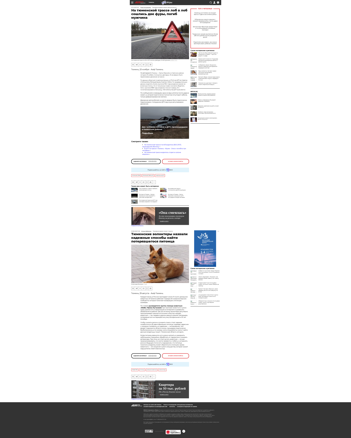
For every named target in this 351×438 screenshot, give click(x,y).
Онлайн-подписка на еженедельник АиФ (155, 406)
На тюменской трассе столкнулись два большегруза (177, 189)
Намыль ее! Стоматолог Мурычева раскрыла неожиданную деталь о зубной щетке (208, 60)
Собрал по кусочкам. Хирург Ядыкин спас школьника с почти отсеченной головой (209, 272)
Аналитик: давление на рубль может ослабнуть (208, 106)
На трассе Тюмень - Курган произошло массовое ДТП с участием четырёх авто (147, 196)
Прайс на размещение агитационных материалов (178, 404)
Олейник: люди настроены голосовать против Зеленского (207, 112)
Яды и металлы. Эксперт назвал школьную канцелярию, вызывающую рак (207, 72)
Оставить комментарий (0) (175, 161)
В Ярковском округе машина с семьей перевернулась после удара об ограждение (205, 21)
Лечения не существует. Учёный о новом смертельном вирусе (207, 83)
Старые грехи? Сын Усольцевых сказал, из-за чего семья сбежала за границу (208, 284)
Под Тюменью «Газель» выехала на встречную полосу (148, 189)
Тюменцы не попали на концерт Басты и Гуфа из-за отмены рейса (205, 13)
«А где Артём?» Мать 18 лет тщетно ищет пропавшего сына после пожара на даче (208, 296)
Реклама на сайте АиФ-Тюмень (152, 404)
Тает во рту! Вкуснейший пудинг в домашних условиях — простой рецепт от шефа (208, 54)
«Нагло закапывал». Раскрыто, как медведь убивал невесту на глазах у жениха (208, 278)
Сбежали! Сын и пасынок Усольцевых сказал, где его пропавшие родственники (209, 302)
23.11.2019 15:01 (135, 7)
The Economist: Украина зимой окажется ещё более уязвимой (206, 94)
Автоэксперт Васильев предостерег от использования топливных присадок (205, 28)
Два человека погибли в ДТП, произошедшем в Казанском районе (164, 128)
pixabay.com (173, 60)
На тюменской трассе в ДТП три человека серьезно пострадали (148, 201)
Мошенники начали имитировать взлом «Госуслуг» (207, 118)
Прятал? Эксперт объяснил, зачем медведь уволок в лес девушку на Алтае (208, 290)
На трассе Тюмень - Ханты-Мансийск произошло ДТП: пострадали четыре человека (176, 196)
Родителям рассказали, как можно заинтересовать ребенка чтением (205, 42)
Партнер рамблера (159, 431)
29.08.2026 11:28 (135, 231)
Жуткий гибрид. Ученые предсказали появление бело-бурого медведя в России (209, 78)
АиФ (145, 284)
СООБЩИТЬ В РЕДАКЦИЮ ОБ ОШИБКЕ (187, 406)
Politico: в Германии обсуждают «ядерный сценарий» (207, 100)
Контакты (172, 406)
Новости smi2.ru (137, 226)
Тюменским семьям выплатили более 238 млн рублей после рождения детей (205, 35)
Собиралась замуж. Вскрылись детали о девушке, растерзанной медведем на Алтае (207, 66)
